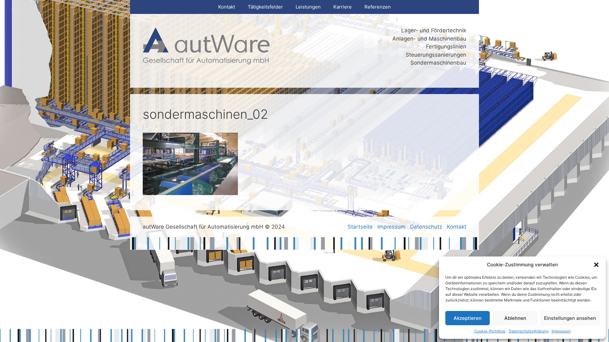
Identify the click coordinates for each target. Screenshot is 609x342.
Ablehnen (515, 318)
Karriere (342, 7)
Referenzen (377, 7)
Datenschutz (426, 227)
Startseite (360, 227)
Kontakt (226, 7)
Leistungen (308, 7)
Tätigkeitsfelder (265, 7)
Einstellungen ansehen (570, 318)
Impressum (561, 331)
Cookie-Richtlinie (490, 331)
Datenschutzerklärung (528, 331)
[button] (596, 265)
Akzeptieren (467, 318)
